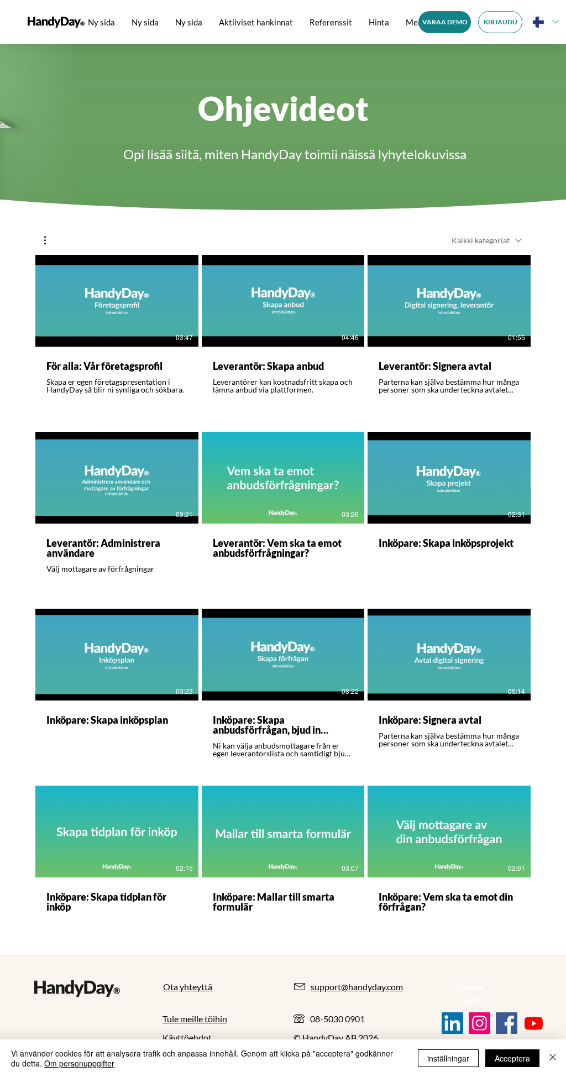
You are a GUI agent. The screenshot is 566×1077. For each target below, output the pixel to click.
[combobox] (487, 240)
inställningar (448, 1058)
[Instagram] (479, 1023)
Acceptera (512, 1058)
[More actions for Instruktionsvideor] (50, 240)
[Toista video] (117, 301)
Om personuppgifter (79, 1063)
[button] (50, 240)
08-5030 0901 (337, 1018)
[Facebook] (506, 1023)
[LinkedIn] (452, 1023)
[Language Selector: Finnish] (545, 21)
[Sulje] (552, 1058)
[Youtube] (533, 1023)
